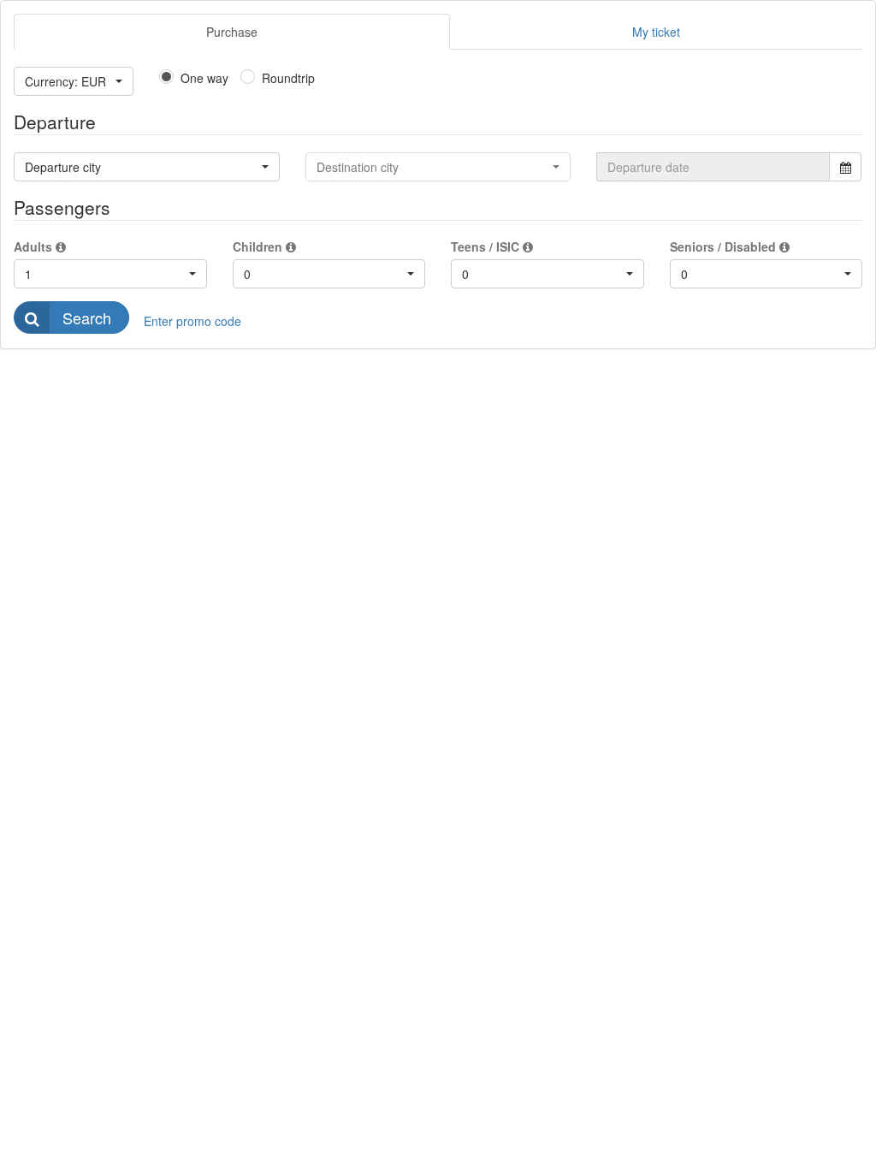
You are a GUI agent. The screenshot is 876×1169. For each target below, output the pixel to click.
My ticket (656, 31)
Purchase (231, 31)
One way (204, 77)
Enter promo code (192, 320)
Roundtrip (288, 77)
